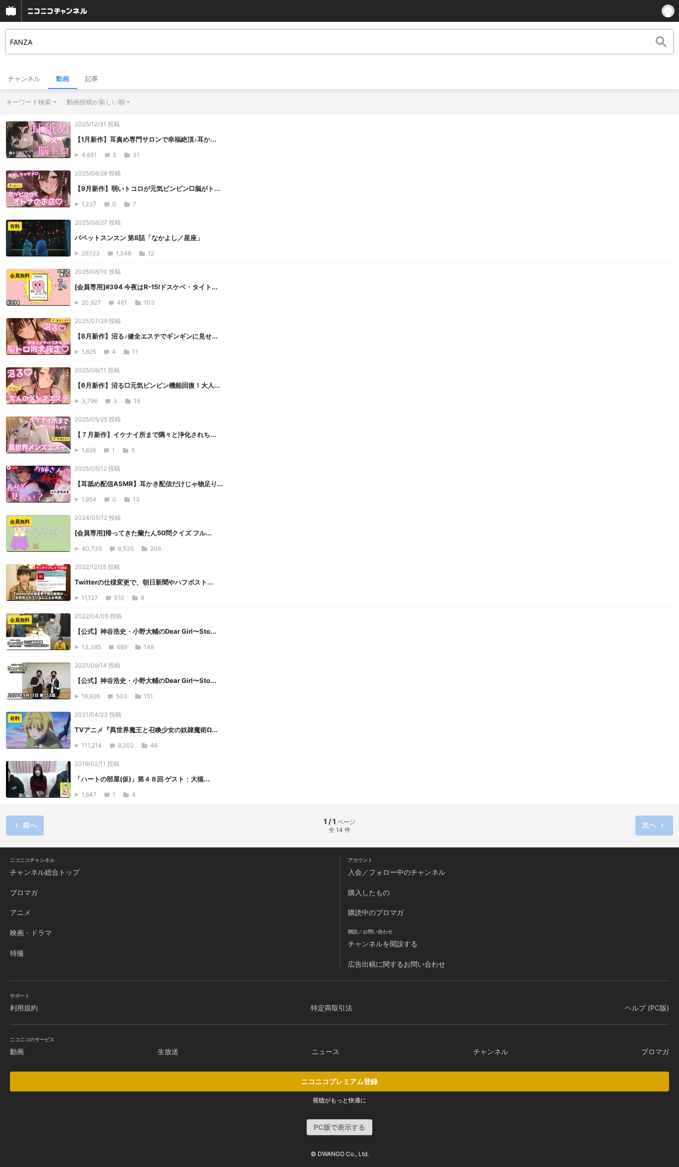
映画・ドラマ (31, 932)
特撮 (17, 953)
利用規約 (24, 1007)
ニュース (326, 1051)
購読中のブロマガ (376, 912)
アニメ (20, 912)
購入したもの (369, 892)
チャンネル (24, 79)
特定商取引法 (331, 1007)
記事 (91, 79)
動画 (62, 79)
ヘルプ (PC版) (647, 1007)
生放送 (168, 1051)
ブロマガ (24, 892)
